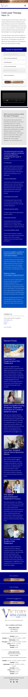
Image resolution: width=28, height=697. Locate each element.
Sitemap (16, 679)
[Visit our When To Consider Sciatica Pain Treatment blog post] (14, 537)
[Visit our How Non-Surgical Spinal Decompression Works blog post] (14, 448)
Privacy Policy (12, 679)
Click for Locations (14, 580)
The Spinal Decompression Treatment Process (12, 496)
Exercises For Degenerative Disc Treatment (12, 361)
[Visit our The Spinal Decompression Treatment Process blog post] (14, 492)
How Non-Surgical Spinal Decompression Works (14, 452)
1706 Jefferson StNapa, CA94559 (8, 321)
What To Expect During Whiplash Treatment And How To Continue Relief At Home (14, 408)
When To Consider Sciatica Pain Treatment (12, 541)
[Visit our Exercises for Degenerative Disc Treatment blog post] (14, 357)
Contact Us (14, 602)
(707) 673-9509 (7, 327)
